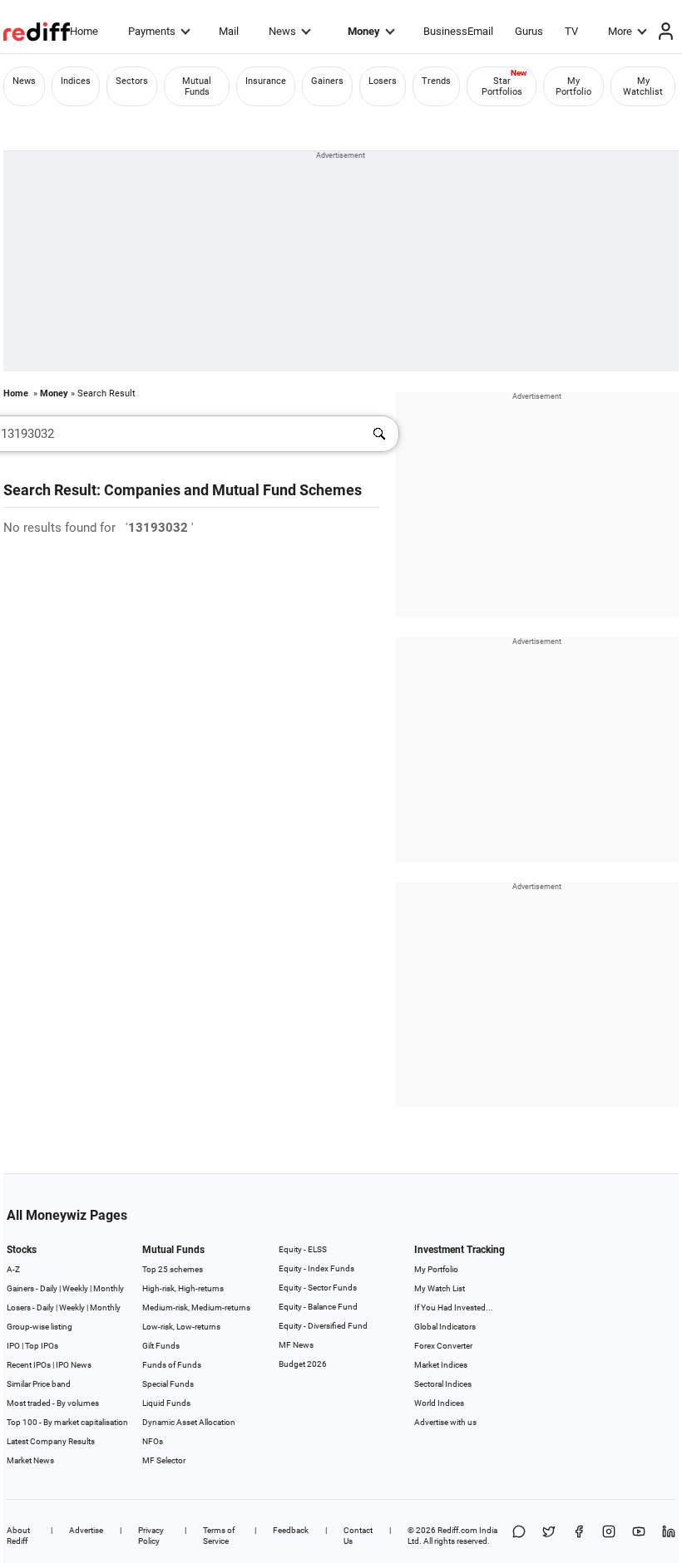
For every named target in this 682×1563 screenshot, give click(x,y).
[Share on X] (549, 1535)
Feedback (291, 1530)
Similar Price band (39, 1384)
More (620, 31)
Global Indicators (445, 1326)
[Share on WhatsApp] (519, 1535)
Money (364, 31)
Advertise (86, 1530)
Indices (76, 81)
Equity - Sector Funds (318, 1287)
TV (571, 31)
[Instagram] (608, 1535)
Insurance (265, 81)
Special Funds (168, 1384)
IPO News (73, 1364)
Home (84, 31)
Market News (30, 1460)
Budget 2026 (303, 1364)
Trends (436, 81)
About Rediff (18, 1535)
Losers (382, 81)
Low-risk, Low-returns (181, 1326)
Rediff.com (457, 1530)
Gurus (529, 31)
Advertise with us (445, 1422)
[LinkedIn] (668, 1535)
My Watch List (439, 1288)
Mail (229, 31)
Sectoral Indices (443, 1384)
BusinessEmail (458, 31)
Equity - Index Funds (316, 1268)
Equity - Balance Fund (318, 1306)
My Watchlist (643, 86)
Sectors (132, 81)
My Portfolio (573, 86)
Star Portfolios (502, 86)
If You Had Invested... (453, 1307)
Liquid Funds (166, 1403)
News (282, 31)
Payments (151, 31)
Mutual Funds (196, 86)
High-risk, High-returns (183, 1288)
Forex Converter (443, 1345)
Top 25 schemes (172, 1269)
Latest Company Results (51, 1441)
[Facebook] (579, 1535)
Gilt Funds (161, 1345)
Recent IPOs (29, 1364)
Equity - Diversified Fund (323, 1325)
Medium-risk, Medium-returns (196, 1307)
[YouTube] (638, 1535)
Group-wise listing (39, 1326)
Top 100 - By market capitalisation (67, 1422)
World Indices (439, 1403)
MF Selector (163, 1460)
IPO (13, 1345)
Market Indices (440, 1364)
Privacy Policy (151, 1535)
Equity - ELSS (303, 1249)
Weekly (75, 1288)
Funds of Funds (171, 1364)
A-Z (13, 1269)
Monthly (108, 1288)
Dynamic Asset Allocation (188, 1422)
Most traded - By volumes (53, 1403)
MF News (296, 1344)
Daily (48, 1288)
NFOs (152, 1441)
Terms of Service (219, 1535)
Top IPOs (41, 1345)
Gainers (327, 81)
